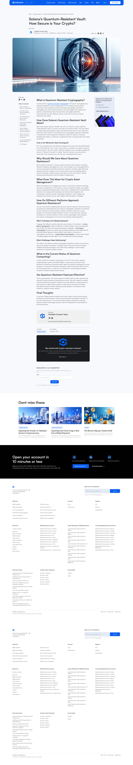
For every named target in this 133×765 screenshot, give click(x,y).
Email (38, 374)
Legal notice (118, 611)
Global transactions (57, 427)
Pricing (86, 2)
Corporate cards (50, 2)
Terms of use (104, 611)
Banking (27, 2)
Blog (81, 2)
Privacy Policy (55, 385)
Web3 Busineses (23, 427)
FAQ (92, 2)
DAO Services (61, 2)
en (97, 2)
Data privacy (111, 611)
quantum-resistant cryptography (58, 104)
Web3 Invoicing (72, 2)
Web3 (31, 2)
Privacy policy (98, 494)
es (98, 2)
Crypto (86, 427)
